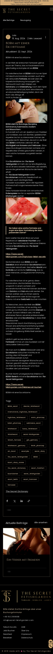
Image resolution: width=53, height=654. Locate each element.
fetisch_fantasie (14, 440)
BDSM (35, 457)
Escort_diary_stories (16, 462)
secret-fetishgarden (31, 434)
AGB (23, 627)
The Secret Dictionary (17, 491)
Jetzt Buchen (9, 630)
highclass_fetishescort (17, 417)
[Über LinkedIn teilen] (21, 501)
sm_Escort (12, 451)
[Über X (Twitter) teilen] (14, 501)
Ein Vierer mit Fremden (23, 560)
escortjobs (25, 451)
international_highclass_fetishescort (22, 412)
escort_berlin (13, 479)
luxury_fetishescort (29, 429)
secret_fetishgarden (32, 474)
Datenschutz (27, 637)
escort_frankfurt (37, 468)
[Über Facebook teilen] (7, 501)
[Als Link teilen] (28, 501)
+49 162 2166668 (11, 616)
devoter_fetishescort (31, 406)
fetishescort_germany (16, 445)
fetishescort (12, 429)
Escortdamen (13, 474)
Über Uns (25, 630)
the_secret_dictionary (17, 468)
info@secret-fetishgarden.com (18, 620)
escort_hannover (30, 479)
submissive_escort (33, 423)
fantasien (11, 485)
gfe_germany (32, 440)
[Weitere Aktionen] (45, 37)
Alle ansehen (40, 522)
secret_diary (40, 451)
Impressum (26, 634)
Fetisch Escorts (9, 627)
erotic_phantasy (37, 417)
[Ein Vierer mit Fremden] (26, 541)
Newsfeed (7, 634)
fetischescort (13, 434)
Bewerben (7, 637)
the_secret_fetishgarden (18, 457)
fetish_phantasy (37, 445)
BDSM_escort (13, 406)
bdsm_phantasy (14, 423)
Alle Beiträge (8, 20)
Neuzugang (25, 20)
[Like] (51, 641)
